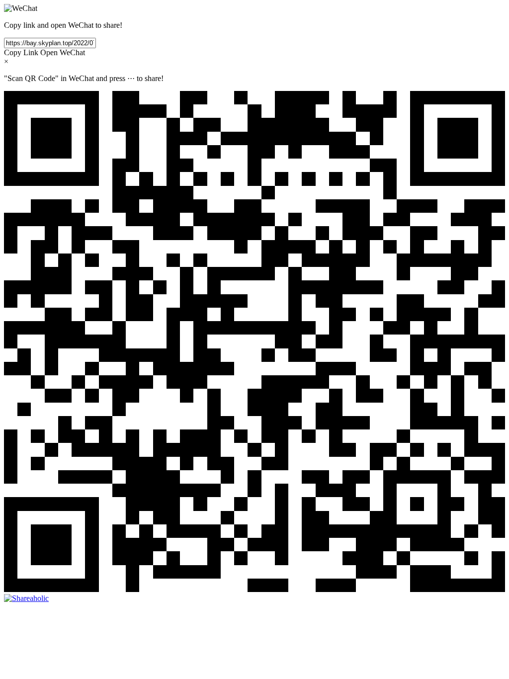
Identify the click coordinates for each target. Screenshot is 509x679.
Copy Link (21, 52)
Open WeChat (62, 52)
